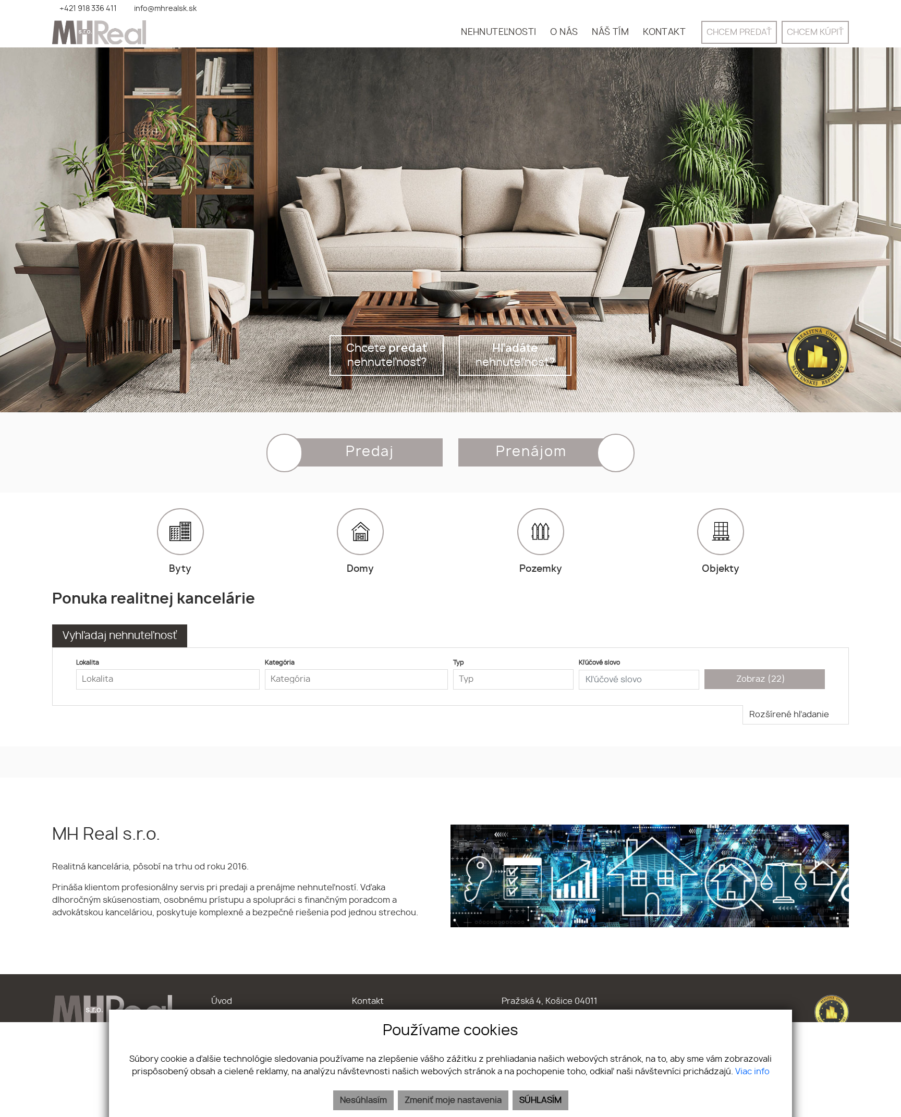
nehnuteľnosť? (515, 355)
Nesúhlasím (363, 1100)
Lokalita (87, 662)
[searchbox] (168, 679)
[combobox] (168, 679)
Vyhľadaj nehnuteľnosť (120, 636)
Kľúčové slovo (599, 662)
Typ (458, 662)
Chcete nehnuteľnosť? (386, 355)
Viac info (752, 1071)
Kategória (280, 662)
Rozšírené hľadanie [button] (790, 714)
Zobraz (760, 679)
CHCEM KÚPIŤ (815, 32)
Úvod (221, 1001)
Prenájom (531, 452)
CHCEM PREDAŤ (739, 32)
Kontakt (368, 1001)
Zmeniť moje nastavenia (453, 1100)
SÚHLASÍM (540, 1100)
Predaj (370, 452)
